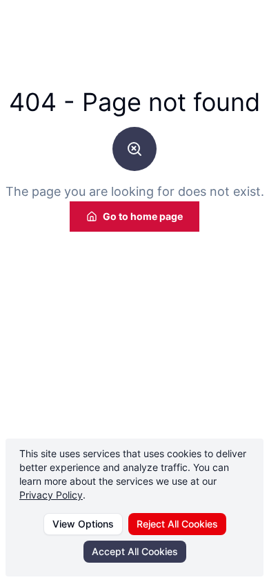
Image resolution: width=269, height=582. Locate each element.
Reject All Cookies (177, 524)
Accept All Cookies (135, 551)
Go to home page (143, 216)
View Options (83, 524)
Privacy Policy (51, 495)
